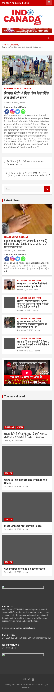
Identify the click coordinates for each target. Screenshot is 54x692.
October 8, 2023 (11, 103)
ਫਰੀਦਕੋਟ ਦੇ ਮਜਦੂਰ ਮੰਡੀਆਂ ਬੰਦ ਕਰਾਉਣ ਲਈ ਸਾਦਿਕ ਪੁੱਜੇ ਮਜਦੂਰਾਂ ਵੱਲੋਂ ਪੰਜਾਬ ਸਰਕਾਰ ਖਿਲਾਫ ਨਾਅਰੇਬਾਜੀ (26, 174)
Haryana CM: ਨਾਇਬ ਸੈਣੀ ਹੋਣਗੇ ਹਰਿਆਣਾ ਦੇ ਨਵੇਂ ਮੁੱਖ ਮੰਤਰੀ (32, 285)
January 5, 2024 (24, 310)
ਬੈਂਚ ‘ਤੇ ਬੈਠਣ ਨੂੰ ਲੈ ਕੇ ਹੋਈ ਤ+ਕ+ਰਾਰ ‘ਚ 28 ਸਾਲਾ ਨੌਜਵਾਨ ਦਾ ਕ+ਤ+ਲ (25, 163)
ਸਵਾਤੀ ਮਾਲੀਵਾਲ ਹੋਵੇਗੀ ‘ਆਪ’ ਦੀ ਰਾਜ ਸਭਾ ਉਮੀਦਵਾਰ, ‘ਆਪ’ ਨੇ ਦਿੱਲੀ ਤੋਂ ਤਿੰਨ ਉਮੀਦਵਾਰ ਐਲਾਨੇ (32, 304)
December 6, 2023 (25, 330)
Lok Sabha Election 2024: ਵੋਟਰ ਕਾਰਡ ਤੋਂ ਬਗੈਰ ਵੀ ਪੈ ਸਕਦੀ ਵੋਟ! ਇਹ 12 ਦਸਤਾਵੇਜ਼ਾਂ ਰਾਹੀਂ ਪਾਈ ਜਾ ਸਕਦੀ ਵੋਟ (25, 244)
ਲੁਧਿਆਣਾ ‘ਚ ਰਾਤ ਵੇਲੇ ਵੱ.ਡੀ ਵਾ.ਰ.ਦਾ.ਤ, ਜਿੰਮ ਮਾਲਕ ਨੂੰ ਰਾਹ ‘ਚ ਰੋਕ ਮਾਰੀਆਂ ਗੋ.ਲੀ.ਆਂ (32, 324)
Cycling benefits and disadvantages (24, 568)
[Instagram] (12, 111)
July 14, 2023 (10, 440)
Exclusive (25, 88)
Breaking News (11, 88)
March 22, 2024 (11, 251)
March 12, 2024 (24, 290)
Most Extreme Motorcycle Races (23, 525)
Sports (19, 427)
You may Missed (14, 396)
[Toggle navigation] (5, 38)
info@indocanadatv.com (24, 628)
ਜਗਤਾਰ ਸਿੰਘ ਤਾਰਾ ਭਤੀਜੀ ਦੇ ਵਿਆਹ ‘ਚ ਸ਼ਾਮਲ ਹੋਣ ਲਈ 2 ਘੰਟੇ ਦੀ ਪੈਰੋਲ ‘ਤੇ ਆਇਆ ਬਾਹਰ (33, 344)
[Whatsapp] (23, 111)
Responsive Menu (49, 2)
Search (47, 189)
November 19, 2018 (12, 486)
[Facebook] (6, 111)
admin (22, 103)
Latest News (12, 200)
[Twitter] (17, 111)
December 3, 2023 (25, 351)
